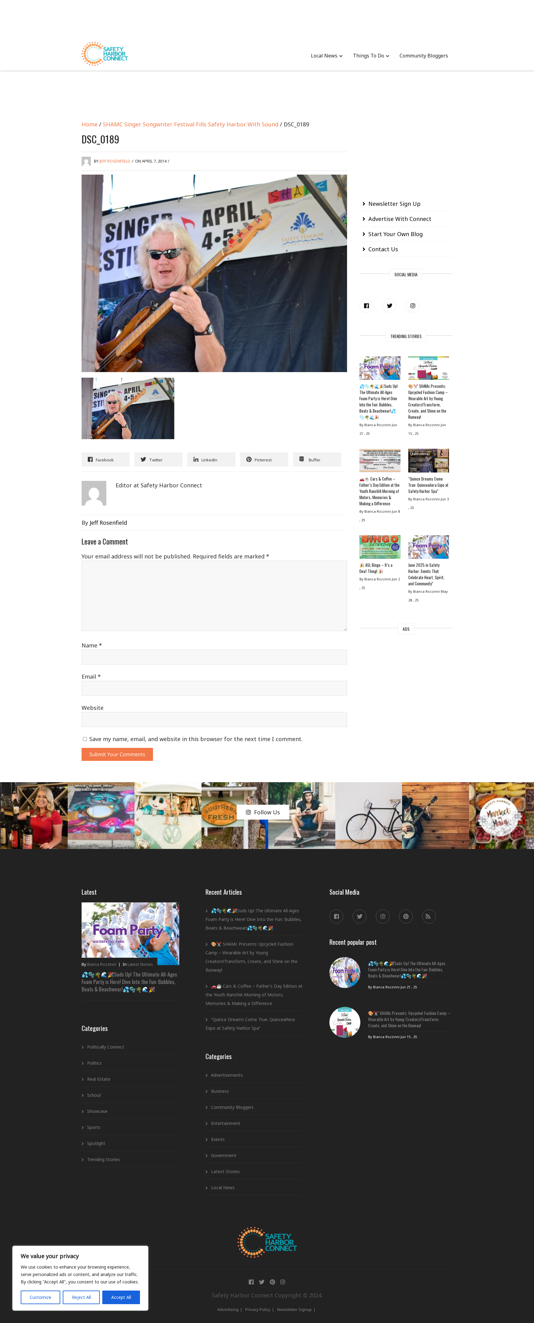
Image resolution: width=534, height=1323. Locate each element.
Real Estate (98, 1079)
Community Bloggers (424, 55)
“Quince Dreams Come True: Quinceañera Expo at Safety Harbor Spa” (428, 485)
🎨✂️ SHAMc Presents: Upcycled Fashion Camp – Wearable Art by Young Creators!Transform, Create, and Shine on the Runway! (428, 401)
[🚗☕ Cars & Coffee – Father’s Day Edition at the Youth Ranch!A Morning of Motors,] (379, 462)
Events (218, 1139)
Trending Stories (103, 1159)
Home (90, 124)
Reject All (81, 1297)
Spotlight (96, 1143)
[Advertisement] (267, 18)
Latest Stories (140, 964)
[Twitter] (389, 306)
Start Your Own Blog (395, 234)
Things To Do (368, 55)
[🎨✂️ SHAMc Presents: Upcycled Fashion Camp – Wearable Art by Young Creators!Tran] (428, 369)
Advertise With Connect (399, 219)
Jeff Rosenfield (115, 161)
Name (92, 645)
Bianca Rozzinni (101, 964)
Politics (94, 1063)
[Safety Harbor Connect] (267, 1234)
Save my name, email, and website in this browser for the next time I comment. (196, 739)
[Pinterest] (406, 916)
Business (220, 1091)
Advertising (228, 1309)
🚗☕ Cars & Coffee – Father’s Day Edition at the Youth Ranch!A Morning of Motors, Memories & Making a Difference (379, 491)
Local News (324, 55)
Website (93, 707)
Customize (40, 1297)
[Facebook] (366, 306)
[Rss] (429, 916)
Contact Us (383, 249)
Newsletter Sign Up (394, 203)
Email (91, 676)
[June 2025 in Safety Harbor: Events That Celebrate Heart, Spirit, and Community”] (428, 548)
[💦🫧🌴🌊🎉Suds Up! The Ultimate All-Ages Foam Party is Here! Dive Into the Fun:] (379, 369)
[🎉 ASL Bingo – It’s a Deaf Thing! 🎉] (379, 548)
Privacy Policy (257, 1309)
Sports (93, 1127)
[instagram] (413, 306)
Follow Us (267, 812)
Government (223, 1155)
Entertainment (225, 1123)
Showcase (97, 1111)
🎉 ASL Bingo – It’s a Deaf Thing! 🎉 (375, 568)
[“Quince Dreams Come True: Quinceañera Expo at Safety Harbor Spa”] (428, 462)
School (94, 1095)
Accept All (121, 1297)
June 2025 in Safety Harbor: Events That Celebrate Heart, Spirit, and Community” (426, 574)
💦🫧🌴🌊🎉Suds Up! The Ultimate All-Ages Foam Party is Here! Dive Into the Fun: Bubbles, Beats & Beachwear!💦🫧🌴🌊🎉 (378, 401)
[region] (80, 1278)
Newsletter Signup (294, 1309)
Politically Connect (105, 1047)
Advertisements (227, 1075)
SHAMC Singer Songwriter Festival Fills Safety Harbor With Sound (190, 124)
